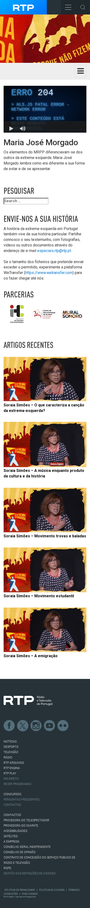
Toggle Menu (68, 7)
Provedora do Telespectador (26, 820)
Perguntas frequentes (21, 799)
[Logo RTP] (28, 701)
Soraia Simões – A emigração (31, 656)
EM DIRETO (11, 778)
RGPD (7, 868)
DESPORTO (11, 747)
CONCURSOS (12, 794)
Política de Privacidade (20, 890)
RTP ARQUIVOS (14, 762)
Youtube (49, 726)
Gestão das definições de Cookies (29, 873)
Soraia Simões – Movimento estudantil (39, 596)
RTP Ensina (12, 768)
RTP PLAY (10, 773)
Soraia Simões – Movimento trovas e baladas (45, 536)
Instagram (36, 726)
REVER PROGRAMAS (17, 784)
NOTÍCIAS (10, 741)
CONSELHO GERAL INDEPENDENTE (27, 847)
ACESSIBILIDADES (15, 831)
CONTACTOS (12, 815)
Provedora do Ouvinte (21, 825)
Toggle (83, 7)
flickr (63, 726)
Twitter (23, 726)
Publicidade (30, 894)
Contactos (12, 805)
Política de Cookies (51, 890)
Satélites (11, 836)
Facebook (9, 726)
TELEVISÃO (11, 752)
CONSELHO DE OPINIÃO (20, 852)
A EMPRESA (11, 841)
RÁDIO (8, 757)
